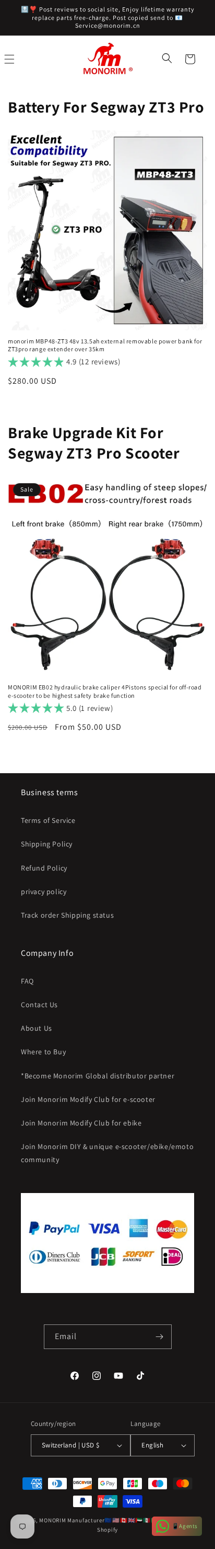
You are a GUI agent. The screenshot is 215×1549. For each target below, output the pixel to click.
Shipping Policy (47, 844)
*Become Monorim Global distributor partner (97, 1075)
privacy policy (43, 891)
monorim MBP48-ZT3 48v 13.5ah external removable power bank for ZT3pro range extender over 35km (105, 345)
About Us (36, 1028)
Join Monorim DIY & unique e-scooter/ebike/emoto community (107, 1153)
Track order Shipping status (67, 915)
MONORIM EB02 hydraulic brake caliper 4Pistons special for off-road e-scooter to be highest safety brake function (105, 691)
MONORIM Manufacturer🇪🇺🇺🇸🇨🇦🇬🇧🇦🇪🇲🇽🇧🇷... (101, 1520)
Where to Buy (43, 1051)
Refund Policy (44, 868)
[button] (168, 59)
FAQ (27, 981)
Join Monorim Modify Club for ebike (81, 1123)
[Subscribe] (159, 1336)
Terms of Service (48, 820)
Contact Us (39, 1004)
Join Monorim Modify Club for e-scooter (88, 1099)
